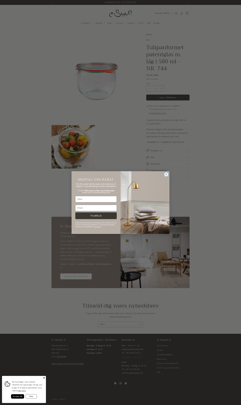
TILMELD (96, 215)
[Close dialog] (166, 174)
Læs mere (22, 391)
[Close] (44, 378)
